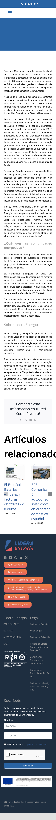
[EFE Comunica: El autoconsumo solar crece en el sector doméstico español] (41, 472)
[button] (6, 494)
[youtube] (21, 557)
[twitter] (26, 557)
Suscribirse (28, 766)
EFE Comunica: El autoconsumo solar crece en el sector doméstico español (42, 501)
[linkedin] (10, 557)
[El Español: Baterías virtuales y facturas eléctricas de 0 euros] (14, 472)
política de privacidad (37, 744)
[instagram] (15, 557)
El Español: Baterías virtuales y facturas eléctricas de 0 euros (14, 496)
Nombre (8, 720)
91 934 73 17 (31, 3)
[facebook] (5, 557)
